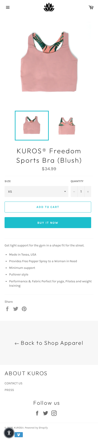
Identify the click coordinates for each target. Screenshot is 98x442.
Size (8, 181)
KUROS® (19, 427)
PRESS (9, 390)
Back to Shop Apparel (51, 342)
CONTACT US (13, 383)
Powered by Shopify (36, 427)
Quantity (77, 181)
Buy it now (47, 222)
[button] (9, 432)
